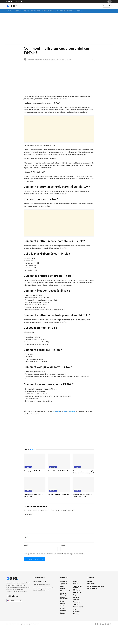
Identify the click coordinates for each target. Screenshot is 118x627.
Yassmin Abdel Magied (35, 59)
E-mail (26, 545)
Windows (76, 614)
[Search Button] (109, 6)
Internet (62, 608)
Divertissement (47, 11)
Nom (26, 537)
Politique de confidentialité (95, 586)
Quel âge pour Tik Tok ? (32, 471)
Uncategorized (78, 607)
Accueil (9, 11)
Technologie (35, 11)
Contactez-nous (92, 588)
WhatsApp (76, 611)
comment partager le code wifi (58, 494)
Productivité (77, 592)
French (11, 600)
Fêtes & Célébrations (64, 597)
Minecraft (76, 581)
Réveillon (76, 597)
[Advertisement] (59, 29)
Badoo (62, 586)
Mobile (75, 583)
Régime (75, 595)
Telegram (76, 604)
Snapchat (76, 599)
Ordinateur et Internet (64, 11)
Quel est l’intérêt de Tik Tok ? (58, 471)
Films (62, 601)
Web (74, 609)
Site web (62, 545)
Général (53, 59)
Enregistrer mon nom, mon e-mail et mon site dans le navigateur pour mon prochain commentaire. (55, 554)
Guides (89, 581)
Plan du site (91, 583)
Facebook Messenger (63, 594)
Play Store (76, 590)
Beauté (26, 11)
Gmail (62, 606)
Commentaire (28, 514)
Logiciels (63, 613)
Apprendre (17, 11)
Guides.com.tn (14, 624)
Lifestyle (63, 610)
